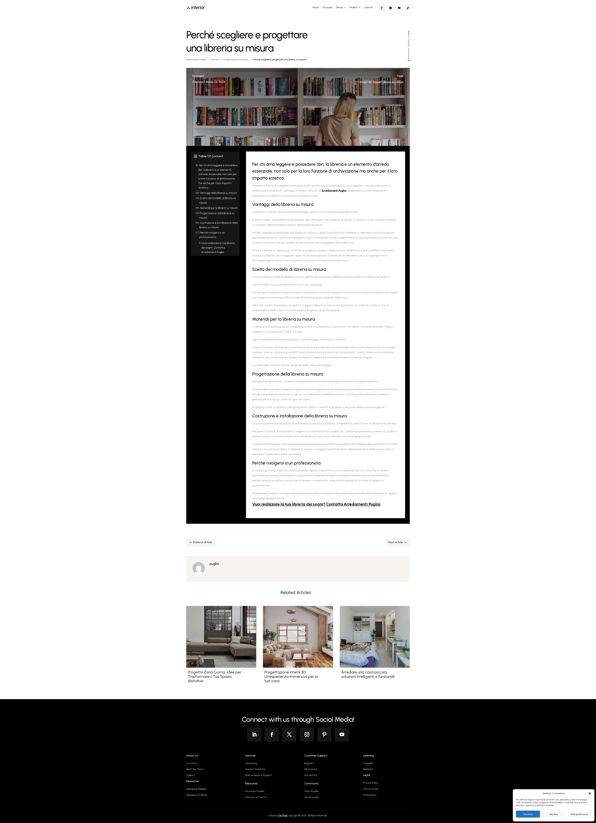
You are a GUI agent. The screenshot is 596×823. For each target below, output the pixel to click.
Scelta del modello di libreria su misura (216, 200)
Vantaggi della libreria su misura (216, 192)
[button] (589, 793)
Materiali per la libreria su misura (216, 207)
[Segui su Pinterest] (324, 734)
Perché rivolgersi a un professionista (210, 235)
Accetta (528, 814)
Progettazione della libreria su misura (215, 215)
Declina (554, 814)
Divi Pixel (283, 815)
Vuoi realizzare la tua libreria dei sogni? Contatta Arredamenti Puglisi (217, 248)
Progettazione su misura (388, 82)
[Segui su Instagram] (307, 734)
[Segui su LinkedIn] (254, 734)
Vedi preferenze (579, 814)
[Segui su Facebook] (272, 734)
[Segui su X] (289, 734)
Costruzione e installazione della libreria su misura (217, 225)
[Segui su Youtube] (342, 734)
